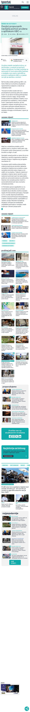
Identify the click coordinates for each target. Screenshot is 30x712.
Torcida (4, 240)
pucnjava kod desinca (8, 243)
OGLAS (15, 16)
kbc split (12, 240)
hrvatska (5, 465)
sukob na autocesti (7, 245)
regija (23, 465)
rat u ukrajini (14, 465)
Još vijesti (13, 562)
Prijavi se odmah (8, 456)
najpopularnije (10, 513)
